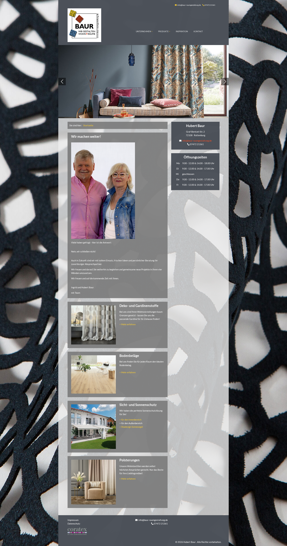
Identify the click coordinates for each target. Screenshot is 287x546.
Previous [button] (62, 81)
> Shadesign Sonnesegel (131, 426)
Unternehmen (143, 31)
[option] (143, 81)
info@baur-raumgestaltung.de (189, 5)
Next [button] (225, 81)
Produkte (163, 31)
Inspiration (182, 31)
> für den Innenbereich (130, 419)
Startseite (88, 125)
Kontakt (198, 31)
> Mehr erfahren (127, 324)
